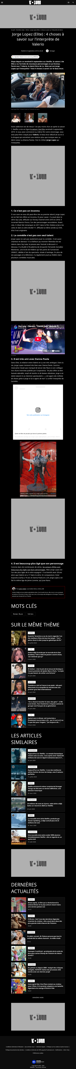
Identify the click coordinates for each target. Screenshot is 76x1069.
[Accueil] (35, 2)
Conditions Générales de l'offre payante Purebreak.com (39, 1050)
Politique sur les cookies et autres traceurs (58, 1047)
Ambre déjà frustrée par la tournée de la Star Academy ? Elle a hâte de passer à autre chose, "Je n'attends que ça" (45, 655)
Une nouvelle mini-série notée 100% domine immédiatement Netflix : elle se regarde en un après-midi (45, 837)
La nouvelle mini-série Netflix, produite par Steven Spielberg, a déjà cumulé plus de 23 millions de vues (44, 821)
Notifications (59, 1050)
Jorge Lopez (34, 436)
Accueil (13, 30)
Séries (27, 30)
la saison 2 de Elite (37, 129)
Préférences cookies (38, 1053)
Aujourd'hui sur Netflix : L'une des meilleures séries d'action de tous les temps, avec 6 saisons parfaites (45, 772)
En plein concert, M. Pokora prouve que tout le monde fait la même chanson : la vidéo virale (44, 937)
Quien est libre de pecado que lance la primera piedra (30, 433)
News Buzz (18, 614)
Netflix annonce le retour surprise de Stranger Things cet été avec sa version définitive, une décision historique (45, 788)
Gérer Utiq (66, 1050)
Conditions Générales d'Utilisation (14, 1047)
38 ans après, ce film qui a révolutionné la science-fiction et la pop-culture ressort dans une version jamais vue (44, 905)
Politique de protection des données (15, 1050)
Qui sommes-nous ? (30, 1047)
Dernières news (20, 30)
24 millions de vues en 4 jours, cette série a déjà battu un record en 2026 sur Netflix (44, 805)
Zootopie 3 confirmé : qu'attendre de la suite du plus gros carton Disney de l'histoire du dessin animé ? (45, 953)
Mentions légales (41, 1047)
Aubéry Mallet (22, 589)
